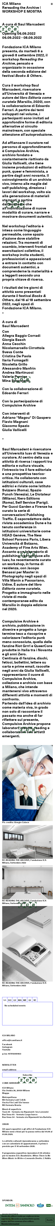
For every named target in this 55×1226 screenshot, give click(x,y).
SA (4, 1000)
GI (30, 1000)
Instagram (7, 1047)
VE (34, 1000)
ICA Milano (11, 3)
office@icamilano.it (12, 1040)
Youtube (6, 1049)
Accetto (50, 1220)
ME (24, 1000)
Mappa (5, 1093)
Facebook (7, 1044)
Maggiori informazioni (10, 1224)
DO (9, 1000)
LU (14, 1000)
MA (20, 1000)
